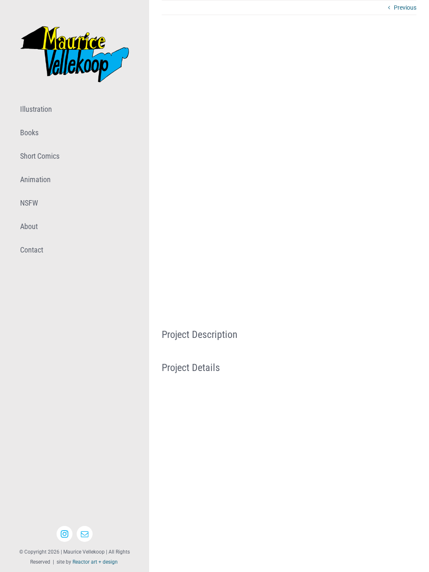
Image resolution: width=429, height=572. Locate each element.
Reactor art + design (95, 562)
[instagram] (64, 534)
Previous (405, 7)
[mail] (85, 534)
